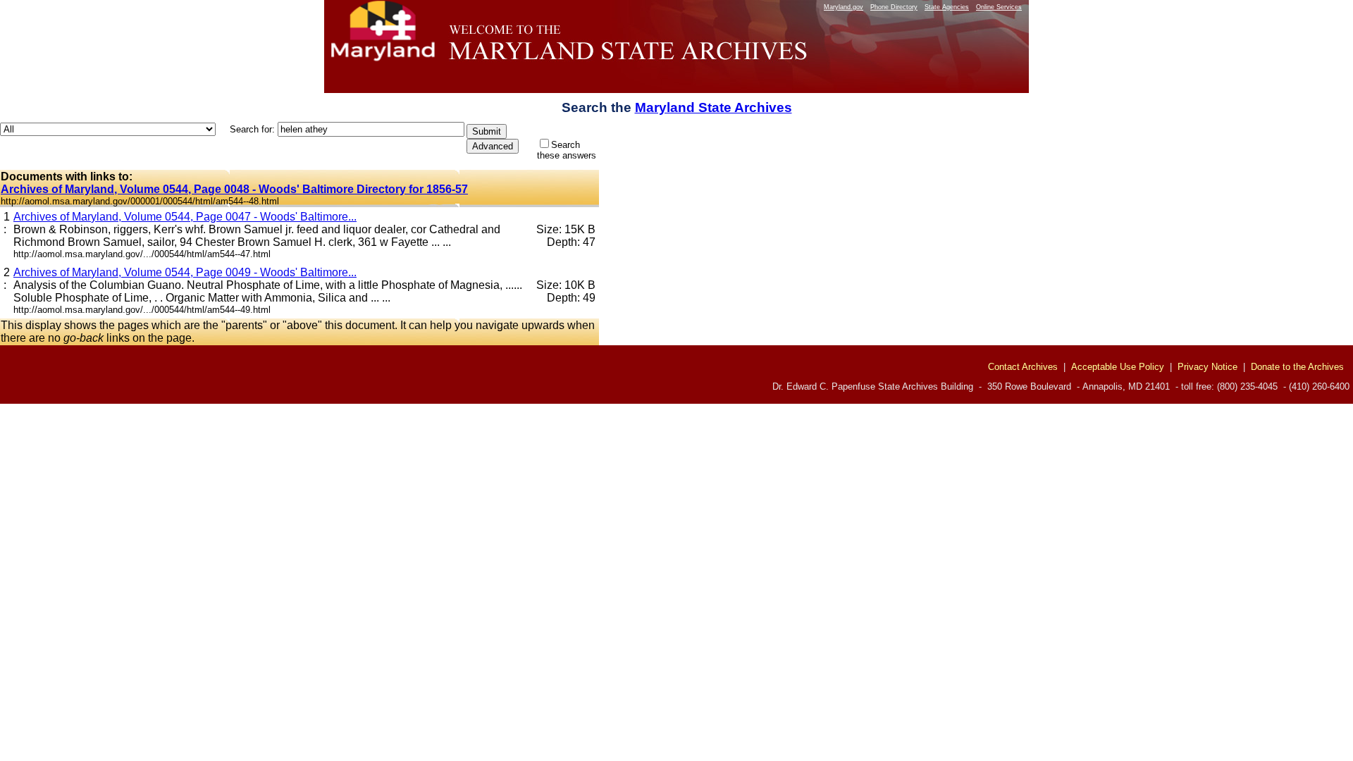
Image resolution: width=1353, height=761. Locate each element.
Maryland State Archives (713, 107)
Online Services (999, 7)
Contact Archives (1023, 366)
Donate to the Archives (1297, 366)
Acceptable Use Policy (1117, 366)
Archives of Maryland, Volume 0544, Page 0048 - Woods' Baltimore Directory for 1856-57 (234, 189)
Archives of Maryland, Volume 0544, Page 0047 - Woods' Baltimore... (185, 217)
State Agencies (947, 7)
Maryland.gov (843, 7)
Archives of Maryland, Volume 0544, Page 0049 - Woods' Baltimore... (185, 272)
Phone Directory (894, 7)
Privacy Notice (1207, 366)
